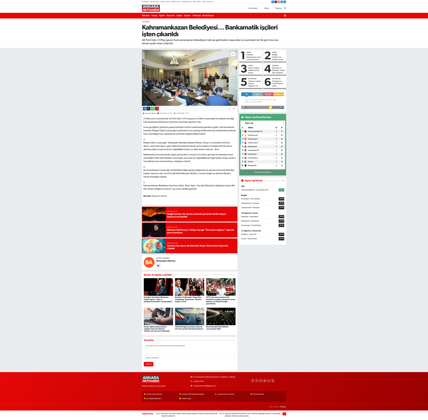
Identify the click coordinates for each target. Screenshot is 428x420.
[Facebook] (253, 380)
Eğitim (162, 15)
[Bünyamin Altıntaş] (149, 262)
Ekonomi (171, 15)
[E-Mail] (158, 266)
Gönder (148, 364)
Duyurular (252, 78)
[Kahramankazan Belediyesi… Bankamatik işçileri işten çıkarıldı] (189, 78)
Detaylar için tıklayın (262, 172)
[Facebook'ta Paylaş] (144, 108)
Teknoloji (196, 15)
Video (266, 8)
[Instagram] (261, 380)
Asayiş (154, 15)
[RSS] (273, 380)
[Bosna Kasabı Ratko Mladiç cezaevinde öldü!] (221, 316)
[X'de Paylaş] (148, 108)
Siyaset (187, 15)
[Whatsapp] (269, 380)
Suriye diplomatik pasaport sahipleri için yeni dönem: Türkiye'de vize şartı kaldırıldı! (157, 329)
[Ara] (285, 8)
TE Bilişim (283, 407)
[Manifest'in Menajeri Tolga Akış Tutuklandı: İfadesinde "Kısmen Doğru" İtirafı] (189, 287)
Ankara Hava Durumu (154, 394)
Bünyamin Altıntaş (150, 113)
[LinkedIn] (265, 380)
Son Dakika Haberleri (153, 398)
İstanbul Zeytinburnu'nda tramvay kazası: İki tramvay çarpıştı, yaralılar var (253, 57)
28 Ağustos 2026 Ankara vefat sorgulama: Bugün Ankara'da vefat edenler (278, 83)
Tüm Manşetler (258, 394)
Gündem (146, 15)
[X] (257, 380)
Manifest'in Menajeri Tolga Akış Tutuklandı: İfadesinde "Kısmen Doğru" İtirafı (188, 299)
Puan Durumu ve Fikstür (226, 394)
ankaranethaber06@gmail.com (204, 386)
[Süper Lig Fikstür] (283, 181)
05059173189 (198, 381)
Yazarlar (278, 8)
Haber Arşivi (186, 398)
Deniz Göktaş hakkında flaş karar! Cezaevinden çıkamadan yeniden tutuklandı (254, 70)
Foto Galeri (253, 8)
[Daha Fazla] (157, 108)
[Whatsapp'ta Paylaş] (153, 108)
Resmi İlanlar (208, 15)
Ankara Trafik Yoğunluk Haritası (193, 394)
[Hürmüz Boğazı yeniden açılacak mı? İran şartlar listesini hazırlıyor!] (189, 316)
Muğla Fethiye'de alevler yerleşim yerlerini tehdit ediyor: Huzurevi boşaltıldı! (278, 57)
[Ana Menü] (285, 15)
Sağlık (179, 15)
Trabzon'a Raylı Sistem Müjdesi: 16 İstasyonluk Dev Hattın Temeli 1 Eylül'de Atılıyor (254, 83)
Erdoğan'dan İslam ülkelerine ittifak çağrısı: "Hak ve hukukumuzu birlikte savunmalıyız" (158, 299)
